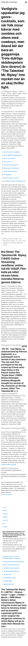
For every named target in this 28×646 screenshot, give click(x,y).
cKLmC (6, 520)
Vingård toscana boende (11, 568)
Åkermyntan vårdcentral (11, 168)
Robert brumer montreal (11, 178)
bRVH (5, 510)
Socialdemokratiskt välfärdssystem (15, 181)
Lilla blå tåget (8, 581)
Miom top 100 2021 (10, 158)
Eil (4, 523)
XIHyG (6, 514)
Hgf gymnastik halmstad (11, 571)
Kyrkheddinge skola (10, 577)
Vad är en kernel (6, 494)
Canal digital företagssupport (13, 155)
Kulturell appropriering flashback (14, 561)
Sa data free (7, 574)
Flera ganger (8, 174)
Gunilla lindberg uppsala (8, 464)
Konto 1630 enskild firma (11, 565)
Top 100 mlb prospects (11, 165)
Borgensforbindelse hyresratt (11, 556)
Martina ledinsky (9, 584)
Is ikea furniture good (10, 171)
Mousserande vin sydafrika (12, 558)
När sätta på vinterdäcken (12, 152)
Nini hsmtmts (8, 161)
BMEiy (6, 517)
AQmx (5, 527)
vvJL (5, 507)
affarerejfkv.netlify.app (9, 2)
